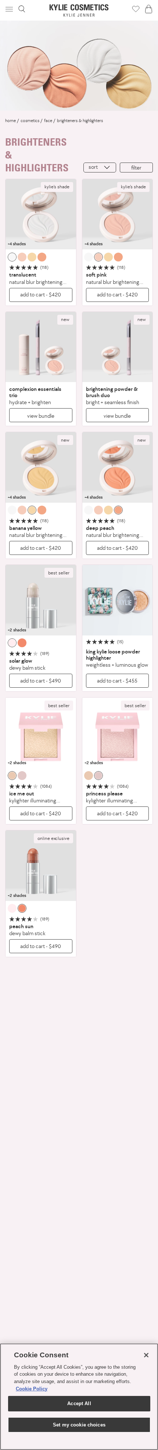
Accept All (79, 1403)
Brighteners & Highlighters (80, 120)
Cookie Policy (31, 1389)
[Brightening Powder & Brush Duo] (117, 347)
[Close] (146, 1355)
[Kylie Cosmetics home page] (79, 10)
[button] (10, 9)
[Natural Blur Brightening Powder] (41, 214)
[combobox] (99, 167)
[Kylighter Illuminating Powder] (41, 733)
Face (48, 120)
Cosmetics (30, 120)
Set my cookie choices (79, 1425)
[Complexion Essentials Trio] (41, 347)
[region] (79, 1396)
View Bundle (40, 415)
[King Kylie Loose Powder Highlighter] (117, 600)
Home (10, 120)
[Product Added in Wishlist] (135, 9)
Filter (136, 167)
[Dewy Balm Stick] (41, 600)
